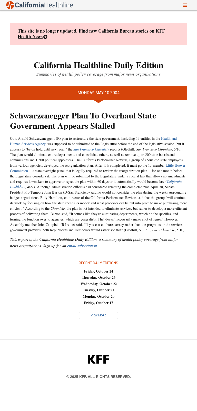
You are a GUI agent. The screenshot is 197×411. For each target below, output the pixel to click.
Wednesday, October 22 (99, 283)
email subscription (82, 245)
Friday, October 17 (98, 302)
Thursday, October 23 (98, 277)
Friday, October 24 (98, 271)
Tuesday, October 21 (98, 290)
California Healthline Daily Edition (98, 64)
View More (98, 315)
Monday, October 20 (98, 296)
